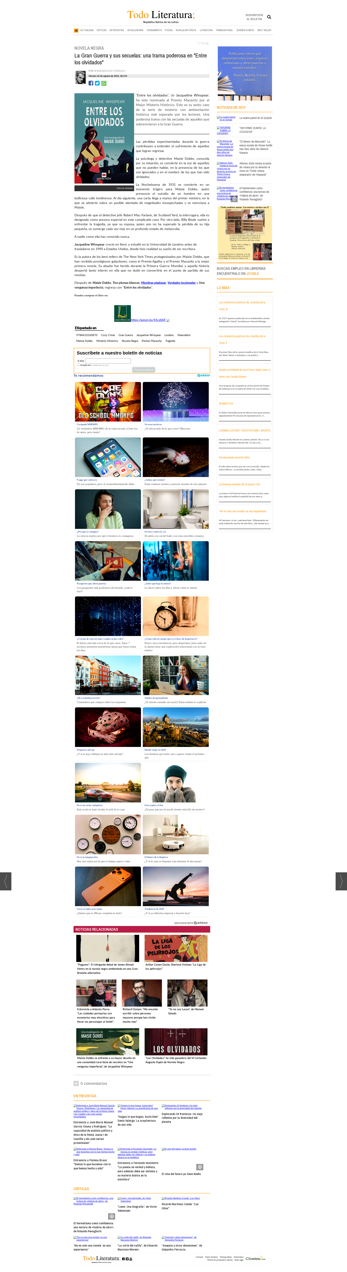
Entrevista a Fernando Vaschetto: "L (138, 1171)
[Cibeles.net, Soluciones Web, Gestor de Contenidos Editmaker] (256, 1258)
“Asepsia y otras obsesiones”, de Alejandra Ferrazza (182, 1247)
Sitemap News (226, 1257)
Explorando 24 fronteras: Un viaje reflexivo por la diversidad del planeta (182, 1118)
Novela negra (130, 341)
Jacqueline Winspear (148, 335)
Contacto (199, 1257)
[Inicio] (76, 30)
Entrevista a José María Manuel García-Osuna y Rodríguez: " (93, 1132)
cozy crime (108, 335)
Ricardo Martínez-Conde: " (180, 1206)
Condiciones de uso (100, 365)
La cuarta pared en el (255, 118)
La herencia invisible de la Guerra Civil (239, 484)
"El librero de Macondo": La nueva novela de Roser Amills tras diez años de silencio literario (255, 147)
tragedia (170, 341)
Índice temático (211, 1257)
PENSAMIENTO (154, 30)
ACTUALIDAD (87, 30)
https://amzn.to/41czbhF (149, 320)
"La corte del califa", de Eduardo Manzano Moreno (137, 1247)
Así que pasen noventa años (234, 457)
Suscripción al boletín (254, 17)
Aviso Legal (239, 1260)
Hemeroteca (238, 1257)
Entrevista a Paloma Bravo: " (92, 1164)
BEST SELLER (264, 30)
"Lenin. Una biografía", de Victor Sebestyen (137, 1208)
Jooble (252, 273)
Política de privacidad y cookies (220, 1260)
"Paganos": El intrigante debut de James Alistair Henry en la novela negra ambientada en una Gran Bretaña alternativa (107, 968)
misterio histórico (107, 341)
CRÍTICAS (102, 30)
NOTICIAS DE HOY (231, 107)
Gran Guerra (126, 335)
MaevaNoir (184, 335)
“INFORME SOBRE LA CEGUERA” (252, 130)
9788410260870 (86, 335)
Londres (169, 335)
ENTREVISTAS (117, 30)
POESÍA (169, 30)
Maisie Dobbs (84, 341)
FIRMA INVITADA (224, 30)
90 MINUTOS (226, 403)
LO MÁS (223, 287)
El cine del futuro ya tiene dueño (181, 1174)
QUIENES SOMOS (245, 30)
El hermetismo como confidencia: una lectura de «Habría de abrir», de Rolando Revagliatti (94, 1227)
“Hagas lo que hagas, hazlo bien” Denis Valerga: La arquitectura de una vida (138, 1120)
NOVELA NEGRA (135, 30)
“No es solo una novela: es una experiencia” (92, 1247)
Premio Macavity (152, 341)
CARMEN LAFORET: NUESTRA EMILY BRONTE (245, 430)
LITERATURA (206, 30)
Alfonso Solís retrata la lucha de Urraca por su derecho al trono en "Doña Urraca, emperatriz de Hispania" (255, 169)
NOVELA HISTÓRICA (186, 30)
